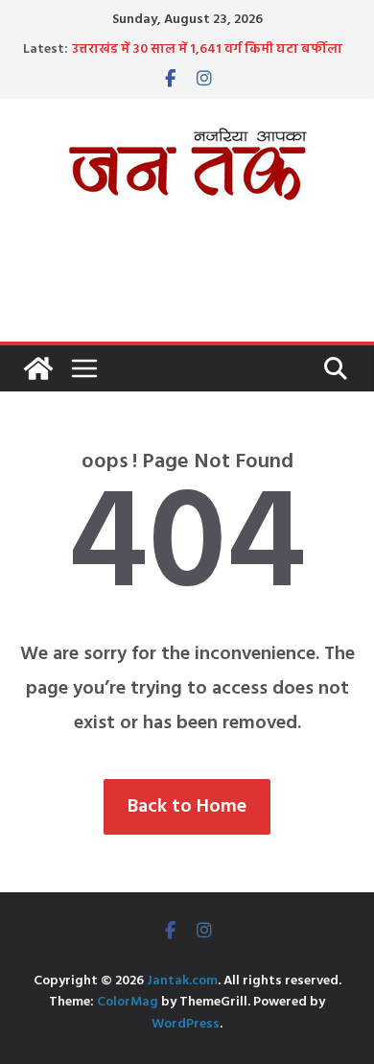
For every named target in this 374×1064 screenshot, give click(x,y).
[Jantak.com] (38, 368)
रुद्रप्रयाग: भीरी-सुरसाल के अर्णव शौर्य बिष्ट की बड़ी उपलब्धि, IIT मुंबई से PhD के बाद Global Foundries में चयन (204, 50)
